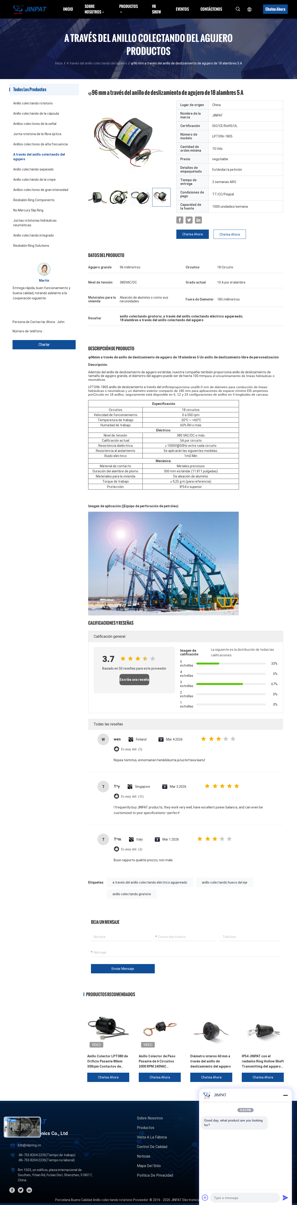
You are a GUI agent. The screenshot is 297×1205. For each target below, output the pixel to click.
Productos (145, 1127)
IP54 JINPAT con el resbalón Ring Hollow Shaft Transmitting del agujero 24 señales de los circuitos (263, 1061)
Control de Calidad (152, 1147)
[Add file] (205, 1197)
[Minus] (285, 1095)
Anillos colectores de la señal (34, 124)
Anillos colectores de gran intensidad (40, 190)
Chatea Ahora (275, 9)
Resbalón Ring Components (34, 200)
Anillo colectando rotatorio (33, 103)
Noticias (143, 1156)
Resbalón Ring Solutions (31, 245)
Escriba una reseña (134, 679)
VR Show (156, 9)
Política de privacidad (155, 1175)
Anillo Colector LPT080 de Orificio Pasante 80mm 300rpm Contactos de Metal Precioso (107, 1061)
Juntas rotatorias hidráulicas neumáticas (35, 223)
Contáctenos (211, 9)
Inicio (68, 9)
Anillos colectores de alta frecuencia (40, 144)
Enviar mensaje (123, 969)
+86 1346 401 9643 (58, 331)
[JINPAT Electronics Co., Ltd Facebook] (179, 220)
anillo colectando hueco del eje (224, 882)
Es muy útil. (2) (131, 849)
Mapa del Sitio (149, 1166)
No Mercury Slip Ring (28, 210)
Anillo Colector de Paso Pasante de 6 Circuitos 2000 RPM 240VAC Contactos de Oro (157, 1061)
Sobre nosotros (150, 1118)
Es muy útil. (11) (132, 796)
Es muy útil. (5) (131, 749)
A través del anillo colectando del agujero (97, 63)
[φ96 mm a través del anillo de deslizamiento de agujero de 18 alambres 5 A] (130, 142)
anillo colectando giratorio (132, 894)
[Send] (285, 1197)
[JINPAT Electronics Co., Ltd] (30, 9)
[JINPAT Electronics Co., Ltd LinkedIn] (198, 220)
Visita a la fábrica (152, 1137)
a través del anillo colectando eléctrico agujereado (150, 882)
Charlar (44, 344)
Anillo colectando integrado (33, 235)
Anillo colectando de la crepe (34, 179)
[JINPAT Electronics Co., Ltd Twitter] (189, 220)
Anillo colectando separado (33, 169)
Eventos (182, 9)
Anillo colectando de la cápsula (36, 113)
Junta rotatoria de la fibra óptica (37, 134)
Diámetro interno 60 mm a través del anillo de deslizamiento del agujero (210, 1061)
